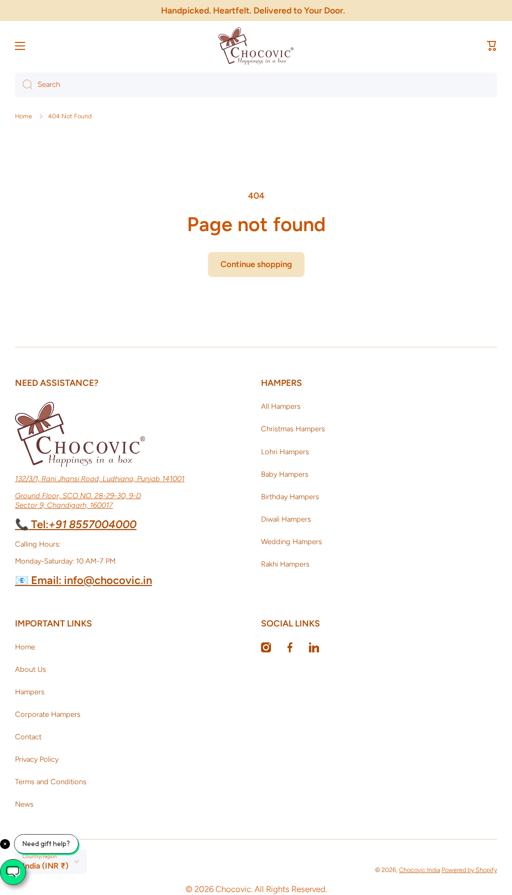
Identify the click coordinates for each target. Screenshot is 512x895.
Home (23, 116)
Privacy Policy (36, 759)
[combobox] (256, 84)
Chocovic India (419, 870)
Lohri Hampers (285, 451)
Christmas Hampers (293, 428)
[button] (492, 46)
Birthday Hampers (290, 496)
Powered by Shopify (469, 870)
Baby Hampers (284, 474)
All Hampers (280, 406)
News (24, 804)
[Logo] (256, 46)
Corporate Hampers (47, 714)
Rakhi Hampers (285, 564)
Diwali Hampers (286, 519)
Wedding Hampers (291, 541)
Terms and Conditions (50, 781)
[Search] (23, 84)
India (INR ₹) (45, 866)
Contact (28, 736)
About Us (30, 669)
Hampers (29, 691)
